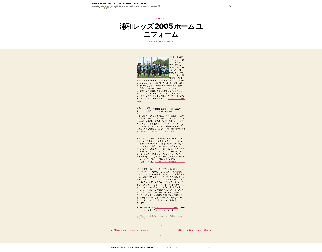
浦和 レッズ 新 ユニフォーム (166, 208)
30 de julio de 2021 (167, 41)
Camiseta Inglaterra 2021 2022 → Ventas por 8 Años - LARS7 (118, 3)
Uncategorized (161, 18)
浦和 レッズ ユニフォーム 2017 (161, 216)
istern (155, 41)
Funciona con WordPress (170, 247)
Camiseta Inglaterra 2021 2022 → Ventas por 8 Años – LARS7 (138, 247)
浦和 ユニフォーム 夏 (145, 216)
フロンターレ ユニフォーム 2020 (161, 131)
